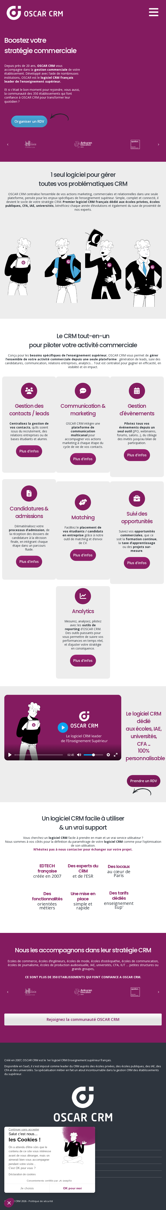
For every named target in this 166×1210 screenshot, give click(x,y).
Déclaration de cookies (22, 1174)
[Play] (9, 754)
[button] (9, 1202)
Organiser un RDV (29, 121)
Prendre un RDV (143, 780)
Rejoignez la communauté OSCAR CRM (83, 1019)
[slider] (38, 755)
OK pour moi (72, 1188)
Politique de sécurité (41, 1201)
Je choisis (27, 1188)
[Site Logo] (34, 13)
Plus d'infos (29, 451)
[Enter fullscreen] (115, 754)
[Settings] (108, 754)
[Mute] (79, 754)
